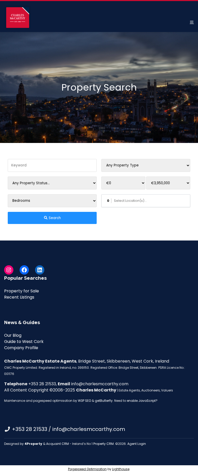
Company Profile (21, 348)
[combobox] (145, 200)
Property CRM (103, 444)
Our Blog (12, 335)
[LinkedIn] (39, 270)
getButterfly (104, 400)
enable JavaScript (141, 400)
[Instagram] (8, 270)
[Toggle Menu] (192, 22)
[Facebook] (24, 270)
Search (54, 217)
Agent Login (136, 444)
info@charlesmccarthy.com (88, 429)
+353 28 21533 (29, 429)
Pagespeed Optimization (87, 469)
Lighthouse (120, 469)
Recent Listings (19, 297)
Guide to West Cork (24, 341)
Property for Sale (21, 291)
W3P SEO (84, 400)
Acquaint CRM (57, 444)
